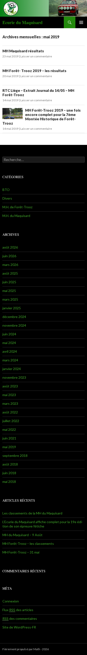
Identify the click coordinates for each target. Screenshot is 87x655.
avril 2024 (9, 351)
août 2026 (10, 247)
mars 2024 (10, 360)
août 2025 (10, 273)
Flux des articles (17, 610)
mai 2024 (9, 343)
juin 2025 (9, 282)
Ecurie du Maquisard (22, 22)
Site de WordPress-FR (19, 627)
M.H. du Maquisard (16, 216)
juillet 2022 (10, 421)
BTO (6, 190)
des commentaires (19, 618)
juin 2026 (9, 256)
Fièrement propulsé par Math (21, 649)
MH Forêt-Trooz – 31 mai (20, 552)
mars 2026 (10, 265)
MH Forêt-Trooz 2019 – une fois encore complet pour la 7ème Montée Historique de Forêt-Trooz (41, 116)
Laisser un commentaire (36, 56)
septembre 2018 (15, 455)
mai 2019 (9, 447)
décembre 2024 (14, 317)
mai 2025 (9, 291)
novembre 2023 (14, 377)
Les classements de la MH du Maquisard (32, 513)
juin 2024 (9, 334)
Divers (7, 198)
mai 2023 (9, 395)
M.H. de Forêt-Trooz (17, 207)
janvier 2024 (11, 369)
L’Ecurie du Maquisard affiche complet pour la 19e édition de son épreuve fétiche (42, 524)
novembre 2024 (14, 325)
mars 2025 (10, 299)
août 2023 (10, 386)
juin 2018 (9, 473)
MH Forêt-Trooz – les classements (28, 543)
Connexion (10, 601)
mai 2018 (9, 481)
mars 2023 (10, 403)
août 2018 (10, 464)
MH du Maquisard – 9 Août (22, 535)
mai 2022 (9, 429)
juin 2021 (9, 438)
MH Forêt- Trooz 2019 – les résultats (34, 70)
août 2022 (10, 412)
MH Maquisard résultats (23, 51)
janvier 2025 (11, 308)
